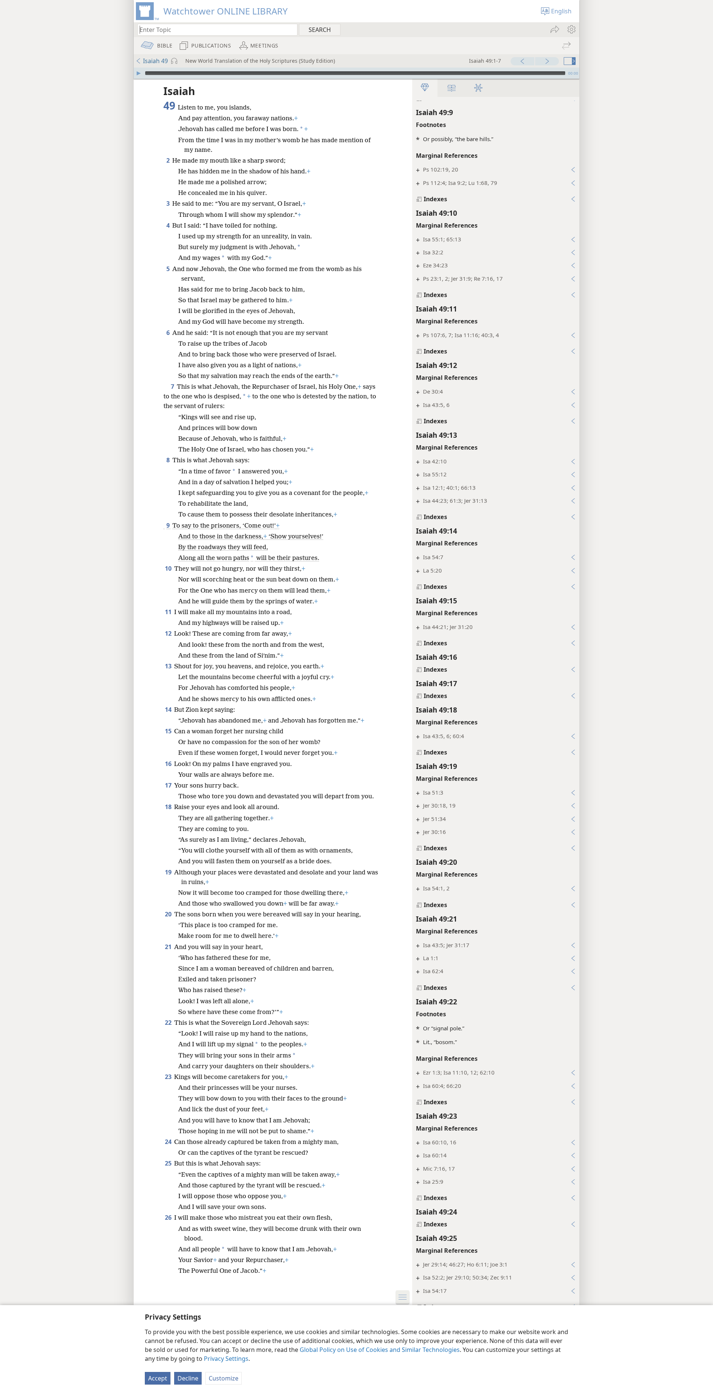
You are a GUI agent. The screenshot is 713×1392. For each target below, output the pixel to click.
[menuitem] (570, 29)
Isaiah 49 (155, 61)
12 (169, 633)
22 (169, 1022)
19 (169, 872)
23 (169, 1077)
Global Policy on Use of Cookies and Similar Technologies (380, 1350)
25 (169, 1163)
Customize (223, 1378)
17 (169, 785)
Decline (188, 1378)
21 (169, 947)
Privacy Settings (226, 1358)
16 (169, 764)
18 (169, 807)
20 (169, 914)
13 (169, 666)
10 (169, 568)
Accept (157, 1378)
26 (169, 1217)
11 (169, 612)
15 (169, 731)
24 (169, 1142)
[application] (356, 73)
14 (169, 709)
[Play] (138, 73)
